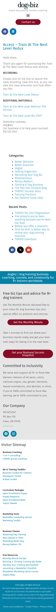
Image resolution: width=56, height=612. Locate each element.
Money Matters (24, 181)
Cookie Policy (31, 606)
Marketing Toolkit (11, 520)
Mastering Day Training (14, 534)
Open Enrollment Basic (14, 500)
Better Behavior (24, 161)
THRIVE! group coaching (15, 458)
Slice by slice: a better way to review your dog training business (32, 233)
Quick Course (20, 571)
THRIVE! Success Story (28, 191)
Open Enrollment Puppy (15, 493)
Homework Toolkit (12, 476)
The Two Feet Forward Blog (31, 188)
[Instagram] (14, 434)
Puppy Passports (11, 496)
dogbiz (19, 168)
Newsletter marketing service (17, 517)
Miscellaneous (23, 178)
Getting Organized (26, 171)
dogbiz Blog (9, 574)
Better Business (24, 165)
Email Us (8, 425)
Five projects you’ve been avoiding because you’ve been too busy (33, 219)
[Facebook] (6, 434)
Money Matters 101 (12, 544)
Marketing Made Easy (13, 541)
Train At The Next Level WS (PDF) (22, 115)
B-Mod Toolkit (10, 479)
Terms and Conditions (13, 606)
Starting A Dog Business (29, 184)
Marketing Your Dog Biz (28, 174)
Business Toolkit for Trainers (17, 472)
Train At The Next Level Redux (21, 94)
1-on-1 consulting (11, 455)
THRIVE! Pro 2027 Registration (32, 213)
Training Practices (25, 194)
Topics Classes (10, 503)
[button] (28, 15)
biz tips (14, 558)
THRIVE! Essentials (25, 239)
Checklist (20, 565)
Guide (22, 561)
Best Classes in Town (13, 537)
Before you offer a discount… (32, 226)
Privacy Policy (46, 606)
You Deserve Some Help (29, 197)
